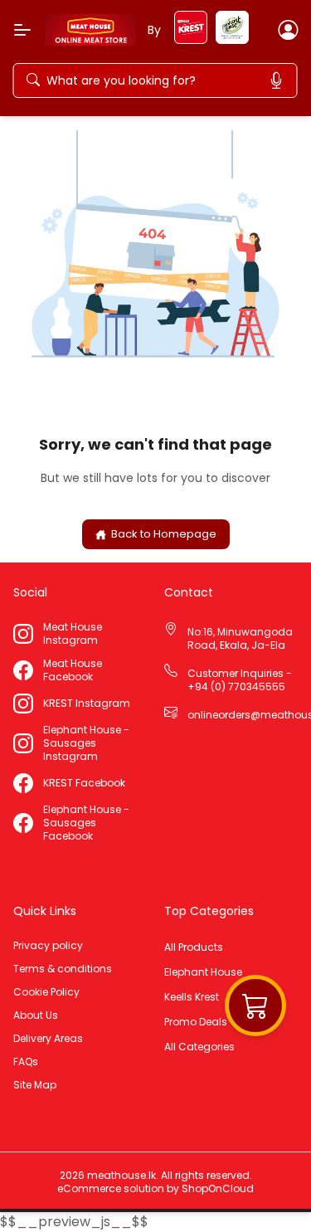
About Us (35, 1015)
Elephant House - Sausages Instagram (86, 743)
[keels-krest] (191, 39)
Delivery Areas (48, 1038)
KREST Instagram (86, 703)
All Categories (199, 1047)
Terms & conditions (62, 969)
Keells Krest (191, 997)
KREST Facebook (84, 783)
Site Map (34, 1085)
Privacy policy (48, 945)
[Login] (288, 29)
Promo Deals (195, 1022)
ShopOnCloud (218, 1188)
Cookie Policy (46, 992)
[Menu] (22, 30)
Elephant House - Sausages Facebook (86, 823)
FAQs (25, 1062)
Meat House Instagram (72, 634)
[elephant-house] (232, 39)
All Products (193, 947)
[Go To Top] (267, 1188)
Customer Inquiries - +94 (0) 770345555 (239, 680)
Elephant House (203, 972)
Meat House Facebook (72, 670)
